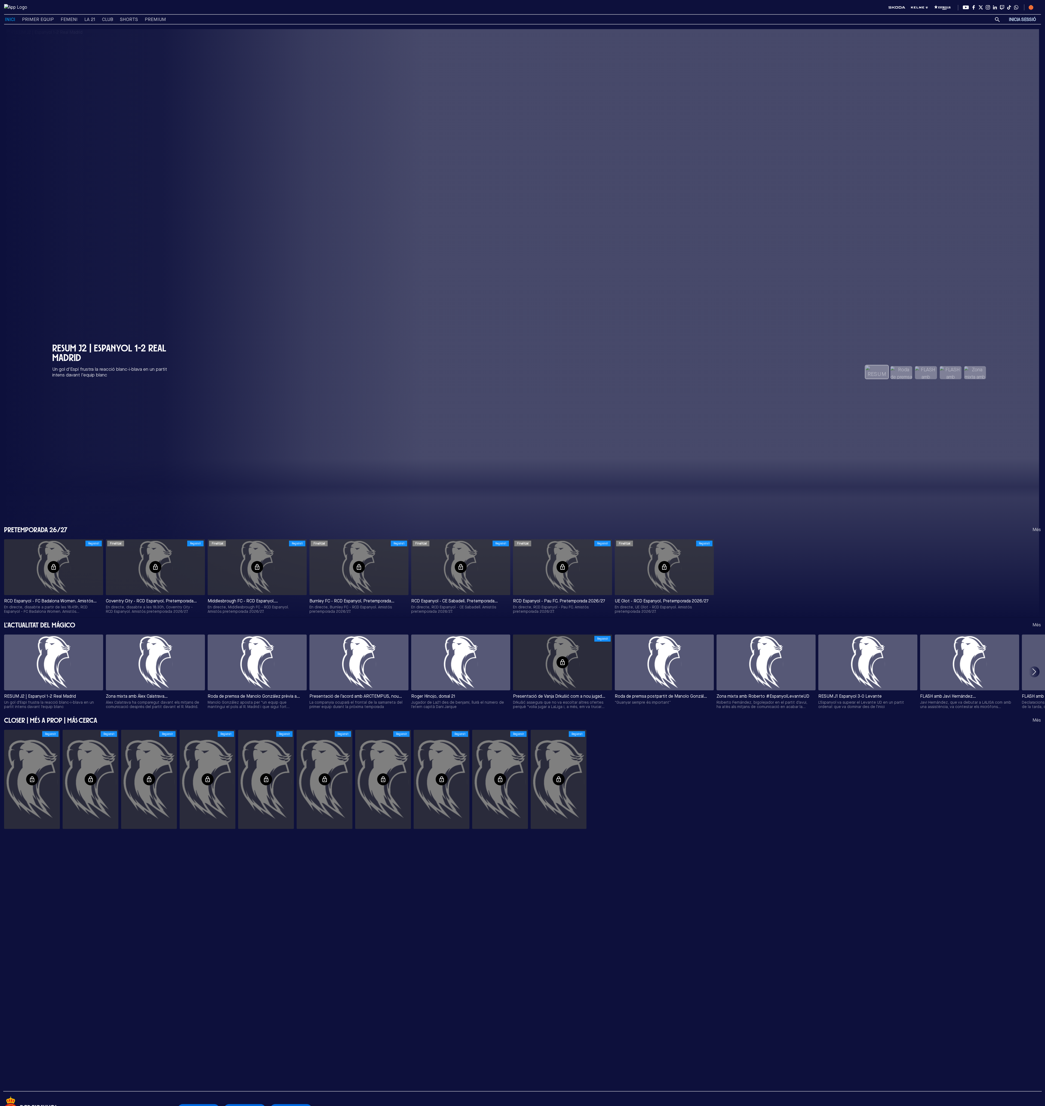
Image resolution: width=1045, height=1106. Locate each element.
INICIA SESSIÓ (1022, 19)
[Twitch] (1002, 7)
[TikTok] (1009, 7)
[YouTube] (966, 7)
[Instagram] (988, 7)
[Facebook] (974, 7)
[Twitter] (981, 7)
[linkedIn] (995, 7)
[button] (1034, 672)
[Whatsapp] (1016, 7)
